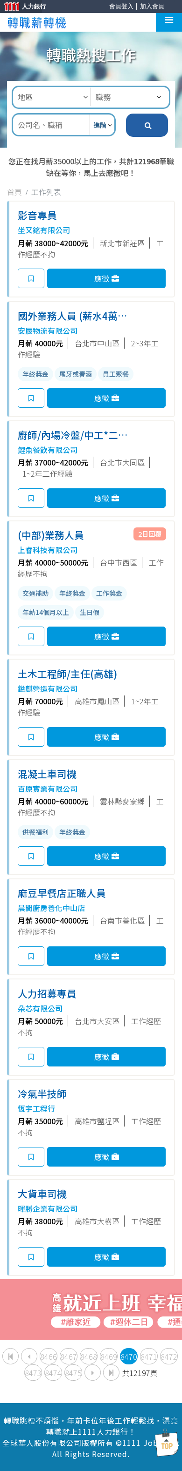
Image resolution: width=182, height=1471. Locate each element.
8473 (33, 1372)
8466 (48, 1356)
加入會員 (152, 6)
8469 (108, 1356)
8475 (73, 1372)
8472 (169, 1356)
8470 (128, 1356)
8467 (68, 1356)
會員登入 (121, 6)
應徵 (101, 278)
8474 (53, 1372)
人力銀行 (21, 7)
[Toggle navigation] (169, 22)
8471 (148, 1356)
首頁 (14, 191)
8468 (88, 1356)
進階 (100, 124)
